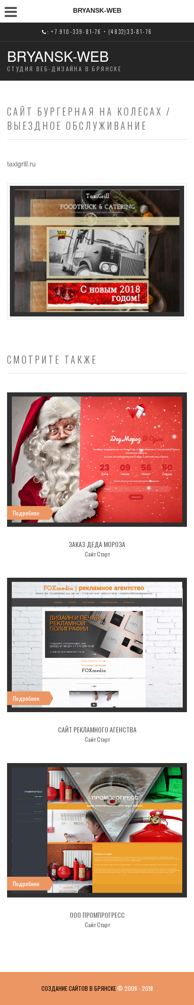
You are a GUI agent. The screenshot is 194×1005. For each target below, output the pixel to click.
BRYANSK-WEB (58, 56)
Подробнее (26, 513)
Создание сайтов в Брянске (78, 988)
